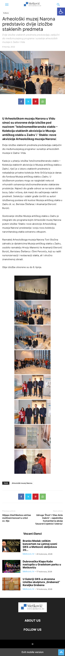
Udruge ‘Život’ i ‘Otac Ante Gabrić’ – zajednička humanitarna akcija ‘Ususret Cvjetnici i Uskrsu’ (49, 519)
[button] (6, 4)
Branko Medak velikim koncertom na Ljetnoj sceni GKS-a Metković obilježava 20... (40, 545)
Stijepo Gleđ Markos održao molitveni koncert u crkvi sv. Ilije (16, 518)
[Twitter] (28, 101)
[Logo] (32, 611)
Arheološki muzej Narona (22, 483)
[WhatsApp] (43, 101)
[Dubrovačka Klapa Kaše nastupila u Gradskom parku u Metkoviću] (11, 567)
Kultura (6, 13)
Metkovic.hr (28, 554)
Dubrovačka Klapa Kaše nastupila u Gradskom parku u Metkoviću (42, 564)
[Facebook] (21, 101)
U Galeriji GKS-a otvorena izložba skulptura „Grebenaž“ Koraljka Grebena (41, 582)
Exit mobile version (33, 652)
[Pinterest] (35, 101)
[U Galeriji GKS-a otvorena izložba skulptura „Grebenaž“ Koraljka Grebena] (11, 584)
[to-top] (61, 651)
